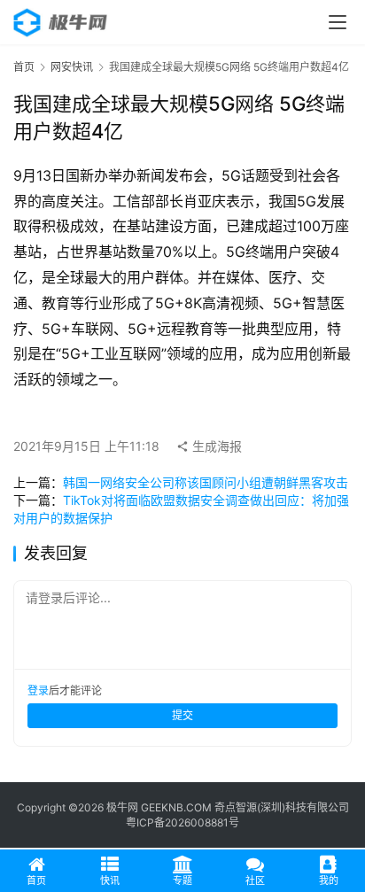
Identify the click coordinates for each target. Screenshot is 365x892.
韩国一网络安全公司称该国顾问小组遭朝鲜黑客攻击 (205, 482)
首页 (24, 67)
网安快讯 (71, 67)
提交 (182, 715)
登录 (38, 690)
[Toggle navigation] (337, 22)
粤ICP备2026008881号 (182, 822)
